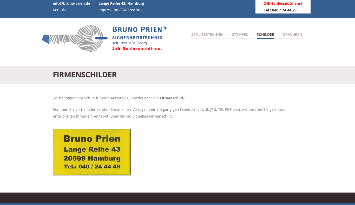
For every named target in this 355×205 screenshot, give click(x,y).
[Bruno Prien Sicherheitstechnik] (107, 49)
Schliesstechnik (207, 34)
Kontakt (59, 9)
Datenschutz (132, 9)
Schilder (265, 34)
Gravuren (292, 34)
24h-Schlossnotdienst (283, 3)
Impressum (108, 9)
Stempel (240, 34)
